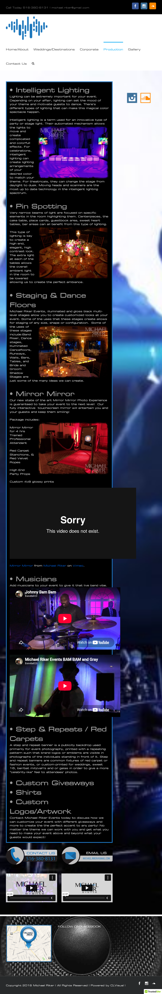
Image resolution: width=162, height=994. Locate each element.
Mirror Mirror (21, 565)
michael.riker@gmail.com (70, 7)
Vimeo (78, 565)
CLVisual (117, 985)
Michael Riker (54, 565)
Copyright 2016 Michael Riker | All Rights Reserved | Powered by (58, 985)
